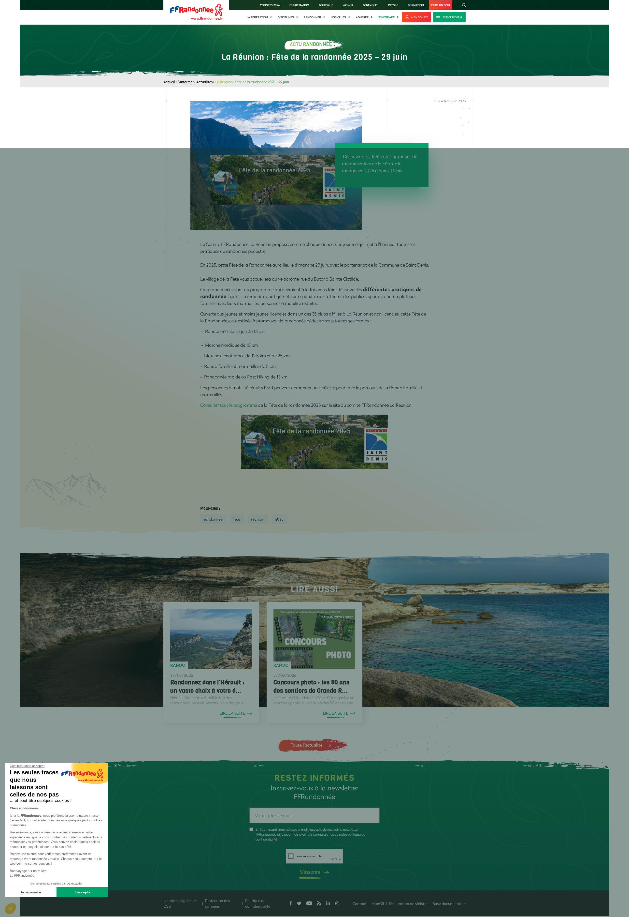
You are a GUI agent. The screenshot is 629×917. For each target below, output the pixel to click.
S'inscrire (310, 871)
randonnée (213, 519)
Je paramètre (30, 892)
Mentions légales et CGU (180, 903)
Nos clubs (338, 17)
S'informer (386, 17)
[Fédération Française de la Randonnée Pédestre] (196, 11)
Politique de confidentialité (257, 903)
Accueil (169, 81)
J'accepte (82, 892)
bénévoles (370, 5)
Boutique (326, 5)
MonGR (348, 5)
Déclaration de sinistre (408, 903)
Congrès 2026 (270, 5)
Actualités (204, 81)
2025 (279, 519)
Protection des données (217, 903)
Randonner (312, 17)
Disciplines (286, 17)
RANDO (178, 665)
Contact (360, 903)
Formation (416, 5)
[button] (10, 909)
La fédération (257, 17)
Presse (393, 5)
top (293, 883)
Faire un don (440, 5)
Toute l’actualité (306, 745)
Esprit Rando (299, 5)
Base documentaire (449, 903)
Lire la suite (232, 713)
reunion (257, 519)
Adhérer (362, 17)
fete (236, 519)
